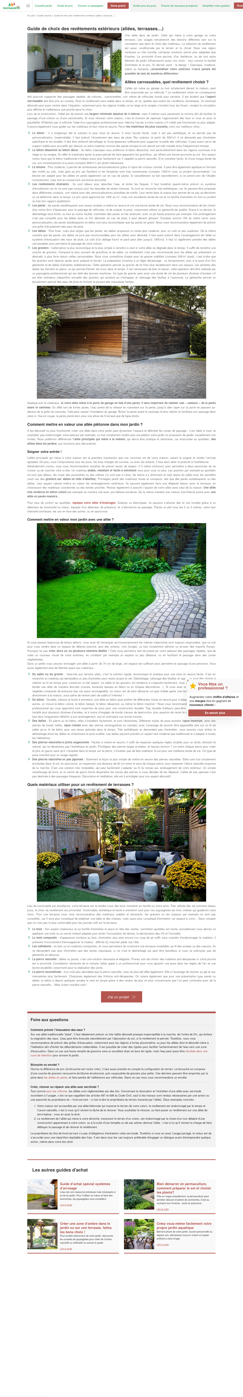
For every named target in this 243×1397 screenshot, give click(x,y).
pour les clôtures (56, 1091)
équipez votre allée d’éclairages (94, 503)
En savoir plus (215, 713)
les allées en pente (55, 1077)
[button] (43, 5)
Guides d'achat (44, 15)
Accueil (30, 15)
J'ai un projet (118, 996)
